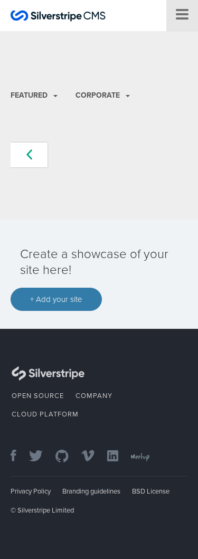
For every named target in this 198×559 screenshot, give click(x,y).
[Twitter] (41, 457)
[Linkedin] (118, 457)
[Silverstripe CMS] (58, 17)
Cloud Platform (45, 414)
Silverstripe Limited (45, 510)
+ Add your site (56, 299)
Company (94, 396)
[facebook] (19, 457)
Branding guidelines (91, 491)
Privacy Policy (31, 491)
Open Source (38, 396)
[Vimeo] (93, 457)
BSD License (150, 491)
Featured (30, 95)
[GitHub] (67, 457)
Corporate (99, 95)
